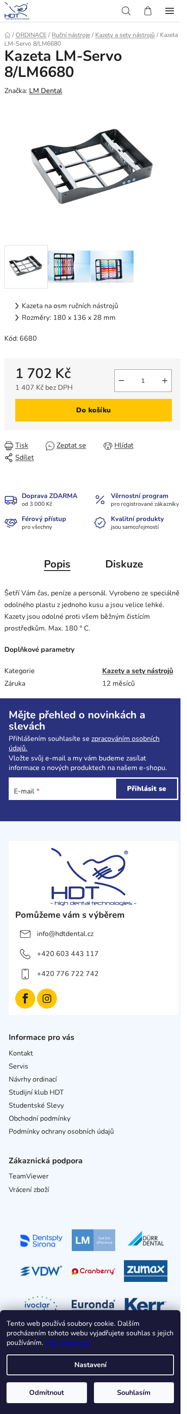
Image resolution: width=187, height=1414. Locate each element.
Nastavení (90, 1365)
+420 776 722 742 (68, 974)
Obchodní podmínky (39, 1118)
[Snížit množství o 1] (121, 381)
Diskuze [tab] (124, 564)
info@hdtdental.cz (65, 934)
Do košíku (93, 410)
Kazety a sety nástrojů (137, 671)
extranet (22, 1203)
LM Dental (45, 91)
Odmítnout (46, 1392)
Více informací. (68, 1343)
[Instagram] (47, 999)
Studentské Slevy (36, 1105)
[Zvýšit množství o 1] (164, 381)
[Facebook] (25, 999)
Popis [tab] (57, 564)
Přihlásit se (146, 788)
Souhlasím (133, 1392)
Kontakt (21, 1053)
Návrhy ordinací (33, 1079)
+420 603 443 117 (68, 954)
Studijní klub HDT (36, 1092)
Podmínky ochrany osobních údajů (61, 1131)
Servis (18, 1066)
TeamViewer (29, 1176)
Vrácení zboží (29, 1190)
